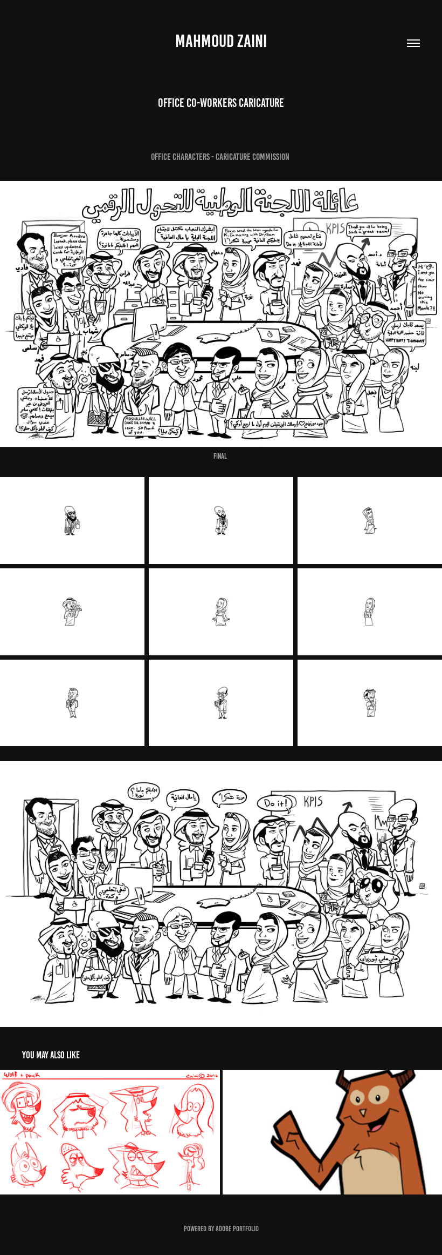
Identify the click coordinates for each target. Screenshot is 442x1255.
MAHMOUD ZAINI (221, 41)
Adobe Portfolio (237, 1229)
